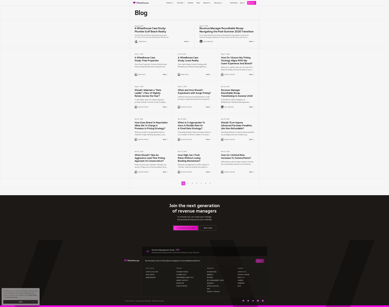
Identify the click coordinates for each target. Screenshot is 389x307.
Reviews (190, 3)
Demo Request (151, 277)
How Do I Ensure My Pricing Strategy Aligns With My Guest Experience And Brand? (236, 61)
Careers (240, 280)
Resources (217, 3)
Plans (198, 3)
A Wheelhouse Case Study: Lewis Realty (188, 59)
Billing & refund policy (158, 301)
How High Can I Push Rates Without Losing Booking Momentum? (189, 158)
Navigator (180, 283)
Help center (150, 274)
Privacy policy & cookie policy (143, 301)
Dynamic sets (181, 274)
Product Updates (213, 291)
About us (241, 277)
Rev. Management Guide (215, 280)
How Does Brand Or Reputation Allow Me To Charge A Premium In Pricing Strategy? (151, 126)
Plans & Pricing (181, 286)
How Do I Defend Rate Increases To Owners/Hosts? (236, 156)
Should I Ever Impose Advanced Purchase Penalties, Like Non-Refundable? (236, 126)
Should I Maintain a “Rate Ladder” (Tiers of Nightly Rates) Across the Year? (148, 93)
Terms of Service (12, 297)
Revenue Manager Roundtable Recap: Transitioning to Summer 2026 (237, 93)
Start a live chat (152, 272)
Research (206, 3)
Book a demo (208, 228)
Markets (210, 274)
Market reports (182, 280)
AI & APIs (180, 3)
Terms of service (129, 301)
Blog (239, 286)
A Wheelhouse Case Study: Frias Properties (147, 59)
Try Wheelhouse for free (186, 228)
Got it (20, 302)
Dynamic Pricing (182, 272)
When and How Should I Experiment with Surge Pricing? (194, 91)
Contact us (242, 272)
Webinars (241, 283)
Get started (251, 3)
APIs (208, 289)
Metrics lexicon (213, 286)
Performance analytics (184, 277)
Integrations (212, 272)
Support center (243, 274)
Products (169, 3)
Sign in (242, 3)
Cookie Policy (32, 295)
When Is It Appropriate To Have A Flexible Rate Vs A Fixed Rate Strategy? (191, 126)
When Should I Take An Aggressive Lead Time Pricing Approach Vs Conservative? (150, 158)
